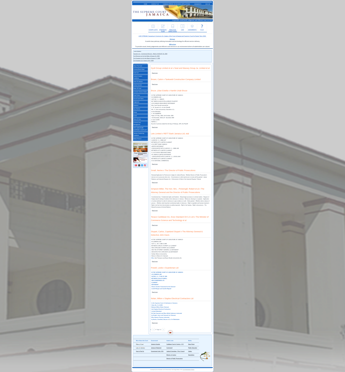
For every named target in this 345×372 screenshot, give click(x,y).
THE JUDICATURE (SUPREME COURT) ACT (140, 129)
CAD (182, 29)
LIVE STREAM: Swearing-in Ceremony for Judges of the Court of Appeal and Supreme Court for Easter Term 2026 (172, 36)
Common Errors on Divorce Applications (176, 4)
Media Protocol (137, 138)
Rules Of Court (137, 88)
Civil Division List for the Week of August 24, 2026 (146, 56)
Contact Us (155, 4)
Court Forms (137, 95)
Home (145, 4)
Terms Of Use (137, 119)
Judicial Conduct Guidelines (138, 77)
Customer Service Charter (140, 91)
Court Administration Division (188, 369)
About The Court (138, 66)
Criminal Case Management (137, 123)
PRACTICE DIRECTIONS (172, 30)
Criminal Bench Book (139, 69)
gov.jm (207, 4)
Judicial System (138, 85)
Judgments (197, 4)
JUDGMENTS (192, 29)
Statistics (136, 105)
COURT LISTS (153, 29)
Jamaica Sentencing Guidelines (139, 134)
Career (135, 115)
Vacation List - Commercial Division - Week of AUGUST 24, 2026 (150, 54)
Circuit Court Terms (139, 98)
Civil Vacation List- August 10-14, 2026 (143, 60)
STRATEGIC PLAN (163, 30)
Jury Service (137, 109)
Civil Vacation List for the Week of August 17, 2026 (146, 58)
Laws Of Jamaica (138, 81)
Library (135, 112)
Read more (155, 73)
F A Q (202, 29)
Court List (136, 72)
